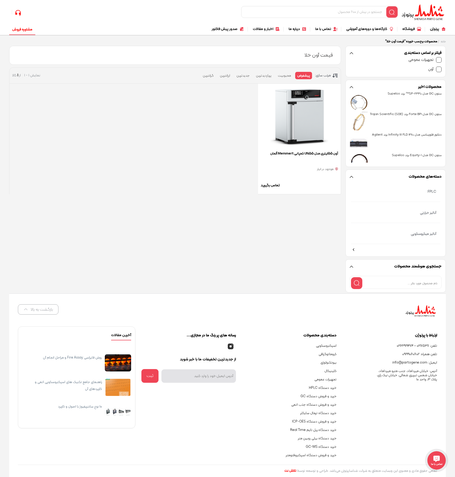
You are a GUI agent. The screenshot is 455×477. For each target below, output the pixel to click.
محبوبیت (284, 75)
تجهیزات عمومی (420, 60)
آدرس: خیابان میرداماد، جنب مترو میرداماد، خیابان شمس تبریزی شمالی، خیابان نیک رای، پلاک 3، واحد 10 (407, 375)
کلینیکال (330, 371)
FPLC (432, 192)
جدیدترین (243, 75)
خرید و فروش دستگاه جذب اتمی (314, 405)
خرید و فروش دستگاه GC (318, 396)
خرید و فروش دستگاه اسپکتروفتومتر (311, 455)
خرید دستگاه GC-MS (321, 447)
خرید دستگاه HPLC (323, 388)
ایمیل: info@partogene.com (414, 362)
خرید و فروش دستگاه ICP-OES (314, 421)
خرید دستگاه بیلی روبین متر (317, 438)
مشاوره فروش (22, 29)
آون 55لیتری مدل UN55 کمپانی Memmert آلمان (304, 153)
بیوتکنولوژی (328, 362)
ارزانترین (225, 75)
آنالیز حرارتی (428, 213)
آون (430, 69)
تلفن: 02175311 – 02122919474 (417, 346)
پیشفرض (303, 75)
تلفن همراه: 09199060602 (419, 354)
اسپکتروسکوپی (326, 346)
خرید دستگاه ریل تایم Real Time (313, 430)
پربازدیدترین (263, 75)
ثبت (150, 375)
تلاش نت (290, 471)
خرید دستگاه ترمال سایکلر (318, 413)
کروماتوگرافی (328, 354)
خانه (443, 41)
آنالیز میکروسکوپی (423, 234)
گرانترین (208, 75)
